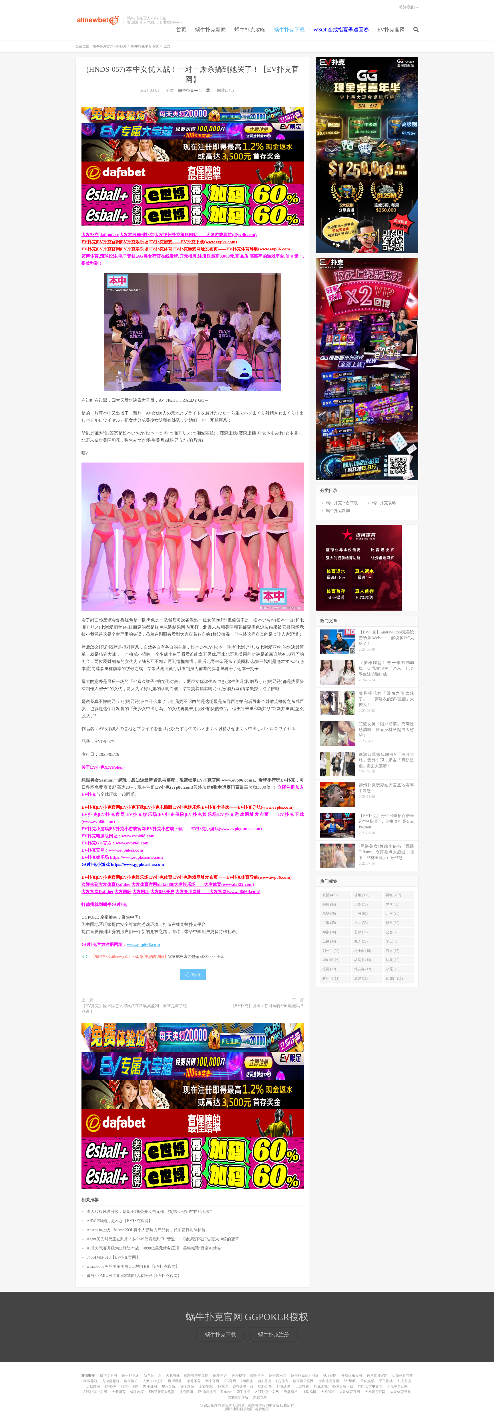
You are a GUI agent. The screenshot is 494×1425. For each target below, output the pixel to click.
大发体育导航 (400, 1392)
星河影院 (169, 1386)
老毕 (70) (329, 914)
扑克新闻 (186, 1392)
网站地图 (232, 1409)
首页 (181, 30)
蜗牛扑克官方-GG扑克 (98, 20)
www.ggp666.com (143, 944)
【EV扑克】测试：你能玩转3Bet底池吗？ (267, 1006)
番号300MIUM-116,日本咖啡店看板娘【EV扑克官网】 (134, 1275)
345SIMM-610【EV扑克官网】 (113, 1257)
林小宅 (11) (330, 978)
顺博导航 (175, 1381)
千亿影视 (386, 1381)
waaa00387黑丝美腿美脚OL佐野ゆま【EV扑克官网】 (133, 1266)
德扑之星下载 (243, 1386)
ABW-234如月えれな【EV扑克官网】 (119, 1221)
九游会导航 (110, 1381)
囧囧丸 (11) (394, 978)
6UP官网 (329, 1376)
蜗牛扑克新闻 (210, 30)
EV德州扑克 (207, 1392)
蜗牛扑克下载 (289, 30)
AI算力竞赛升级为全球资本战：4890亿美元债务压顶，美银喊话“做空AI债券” (155, 1248)
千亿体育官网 (397, 1386)
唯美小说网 (129, 1386)
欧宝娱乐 (131, 1381)
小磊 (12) (392, 969)
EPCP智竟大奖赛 (161, 1392)
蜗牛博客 (220, 1376)
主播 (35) (329, 923)
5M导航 (350, 1381)
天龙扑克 (302, 1386)
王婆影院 (206, 1386)
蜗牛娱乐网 (277, 1376)
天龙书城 (173, 1376)
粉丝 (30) (392, 923)
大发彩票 (260, 1397)
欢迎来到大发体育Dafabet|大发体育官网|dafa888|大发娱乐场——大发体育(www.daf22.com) (167, 884)
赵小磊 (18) (362, 951)
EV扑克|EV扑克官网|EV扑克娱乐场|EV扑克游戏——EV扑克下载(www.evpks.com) (159, 242)
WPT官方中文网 (370, 1386)
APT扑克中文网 (267, 1392)
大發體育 (119, 1392)
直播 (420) (330, 895)
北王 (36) (392, 914)
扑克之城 (321, 1386)
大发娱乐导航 (238, 1397)
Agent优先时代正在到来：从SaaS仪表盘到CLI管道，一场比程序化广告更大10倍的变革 (163, 1239)
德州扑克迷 (130, 1376)
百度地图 (247, 1409)
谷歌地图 (262, 1409)
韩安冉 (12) (362, 969)
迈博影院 (93, 1386)
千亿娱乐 (367, 1381)
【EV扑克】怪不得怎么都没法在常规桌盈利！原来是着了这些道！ (134, 1009)
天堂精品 (290, 1392)
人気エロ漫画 (153, 1381)
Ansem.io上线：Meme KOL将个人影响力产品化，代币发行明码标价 (146, 1230)
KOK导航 (90, 1381)
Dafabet (226, 1392)
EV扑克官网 (391, 30)
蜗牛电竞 (137, 1392)
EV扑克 (110, 1386)
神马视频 (309, 1392)
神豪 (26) (329, 932)
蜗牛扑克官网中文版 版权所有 (271, 1406)
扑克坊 (223, 1386)
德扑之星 (265, 1386)
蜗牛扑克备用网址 (304, 1376)
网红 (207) (393, 895)
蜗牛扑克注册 (273, 1335)
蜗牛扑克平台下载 (145, 46)
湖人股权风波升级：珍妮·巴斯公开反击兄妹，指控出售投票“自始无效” (149, 1211)
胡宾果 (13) (362, 960)
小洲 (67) (361, 914)
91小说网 (150, 1386)
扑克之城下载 (342, 1386)
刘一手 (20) (330, 951)
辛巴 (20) (392, 941)
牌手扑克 (243, 1392)
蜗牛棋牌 (257, 1376)
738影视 (247, 1381)
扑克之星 (283, 1386)
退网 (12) (329, 969)
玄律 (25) (361, 932)
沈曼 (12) (392, 960)
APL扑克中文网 (95, 1392)
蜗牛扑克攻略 (249, 30)
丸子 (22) (361, 941)
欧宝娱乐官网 (303, 1381)
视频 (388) (361, 895)
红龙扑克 (404, 1381)
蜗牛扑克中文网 (196, 1376)
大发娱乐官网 (375, 1392)
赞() (195, 974)
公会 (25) (392, 932)
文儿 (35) (361, 923)
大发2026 (327, 1392)
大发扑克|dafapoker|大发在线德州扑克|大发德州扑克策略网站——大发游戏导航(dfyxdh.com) (169, 234)
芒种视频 (239, 1376)
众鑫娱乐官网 (351, 1376)
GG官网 (230, 1381)
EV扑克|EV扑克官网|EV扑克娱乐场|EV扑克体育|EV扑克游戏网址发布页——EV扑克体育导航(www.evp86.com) (186, 249)
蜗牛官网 (212, 1381)
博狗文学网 (108, 1376)
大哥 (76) (361, 904)
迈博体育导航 (402, 1376)
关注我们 (407, 7)
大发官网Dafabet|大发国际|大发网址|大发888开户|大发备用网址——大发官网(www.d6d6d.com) (170, 891)
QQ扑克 (282, 1381)
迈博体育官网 (377, 1376)
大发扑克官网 (328, 1381)
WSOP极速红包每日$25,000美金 (196, 956)
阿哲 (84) (329, 904)
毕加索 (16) (330, 960)
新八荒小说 (152, 1376)
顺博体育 (193, 1381)
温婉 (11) (361, 978)
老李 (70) (392, 904)
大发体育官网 (349, 1392)
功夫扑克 (264, 1381)
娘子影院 (187, 1386)
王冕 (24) (329, 941)
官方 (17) (392, 951)
